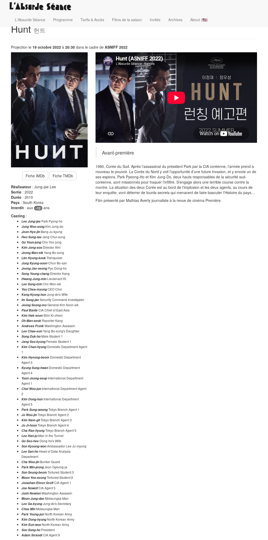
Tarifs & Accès (92, 19)
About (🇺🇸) (199, 19)
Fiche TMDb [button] (63, 175)
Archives (175, 19)
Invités (155, 19)
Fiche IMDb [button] (35, 175)
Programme (63, 19)
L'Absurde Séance (30, 19)
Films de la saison (127, 19)
